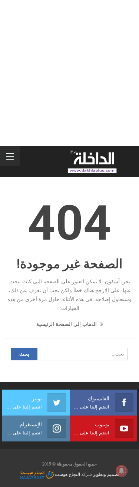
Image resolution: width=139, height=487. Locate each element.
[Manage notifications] (122, 471)
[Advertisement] (69, 73)
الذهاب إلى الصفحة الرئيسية (67, 324)
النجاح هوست (67, 474)
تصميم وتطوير (106, 474)
